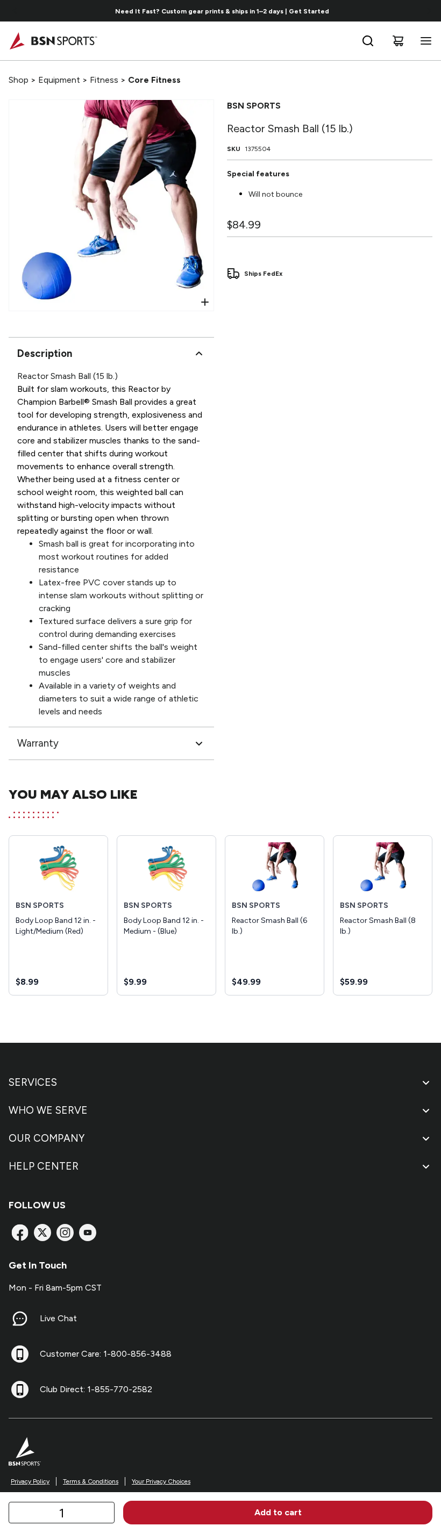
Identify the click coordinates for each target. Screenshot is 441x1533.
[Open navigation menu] (423, 41)
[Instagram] (65, 1232)
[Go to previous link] (15, 10)
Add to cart (278, 1512)
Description (44, 353)
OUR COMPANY (46, 1138)
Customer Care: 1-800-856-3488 (106, 1354)
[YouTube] (87, 1232)
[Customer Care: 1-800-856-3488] (20, 1354)
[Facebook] (20, 1232)
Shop (19, 80)
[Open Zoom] (204, 302)
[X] (42, 1232)
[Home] (53, 40)
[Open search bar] (368, 41)
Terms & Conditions (90, 1481)
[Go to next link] (429, 10)
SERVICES (33, 1082)
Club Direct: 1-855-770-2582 (96, 1389)
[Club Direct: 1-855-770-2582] (20, 1389)
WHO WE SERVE (48, 1110)
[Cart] (398, 41)
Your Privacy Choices (161, 1481)
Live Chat (58, 1318)
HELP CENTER (44, 1166)
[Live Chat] (20, 1318)
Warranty (38, 743)
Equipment (59, 80)
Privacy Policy (30, 1481)
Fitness (104, 80)
